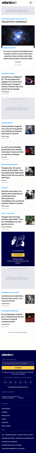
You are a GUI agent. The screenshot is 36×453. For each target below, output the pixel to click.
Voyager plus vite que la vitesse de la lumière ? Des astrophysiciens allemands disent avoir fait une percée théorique (12, 173)
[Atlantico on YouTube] (31, 382)
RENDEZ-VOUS (6, 415)
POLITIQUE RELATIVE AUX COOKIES (11, 445)
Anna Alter (18, 62)
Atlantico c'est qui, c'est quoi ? (11, 396)
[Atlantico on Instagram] (26, 382)
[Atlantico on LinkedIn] (21, 382)
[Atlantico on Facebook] (15, 382)
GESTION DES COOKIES (8, 438)
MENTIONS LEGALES (11, 434)
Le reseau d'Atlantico (8, 398)
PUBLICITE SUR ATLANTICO (25, 434)
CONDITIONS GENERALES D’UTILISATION (13, 448)
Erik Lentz (4, 180)
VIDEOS (4, 419)
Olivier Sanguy (5, 136)
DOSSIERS (4, 412)
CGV (3, 434)
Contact (21, 398)
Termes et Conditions (19, 374)
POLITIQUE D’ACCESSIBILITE (9, 441)
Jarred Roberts (5, 91)
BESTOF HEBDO (6, 426)
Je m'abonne (18, 255)
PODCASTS (5, 422)
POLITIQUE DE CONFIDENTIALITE (25, 438)
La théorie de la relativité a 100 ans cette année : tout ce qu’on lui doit (12, 298)
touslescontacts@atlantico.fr (18, 387)
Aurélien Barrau (5, 303)
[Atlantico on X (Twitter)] (10, 382)
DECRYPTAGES (6, 408)
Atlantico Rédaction (6, 227)
